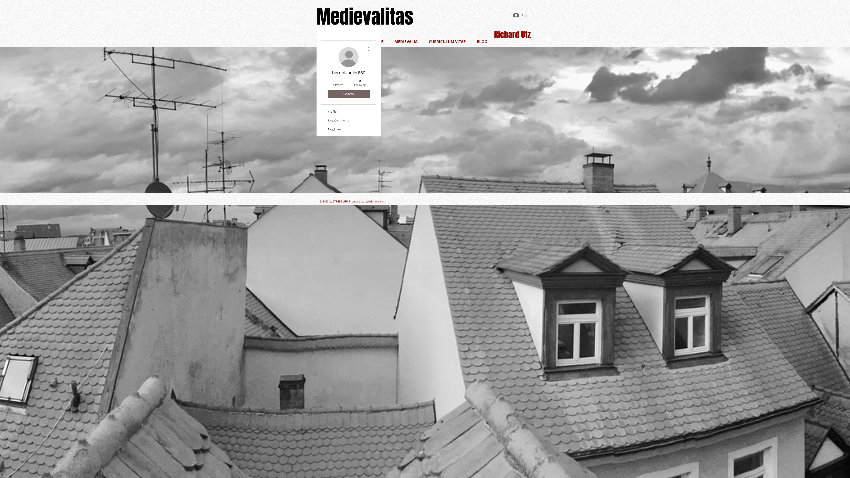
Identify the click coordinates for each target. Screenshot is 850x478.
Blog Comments (338, 120)
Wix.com (380, 201)
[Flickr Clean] (520, 202)
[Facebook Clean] (508, 202)
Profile (332, 112)
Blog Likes (334, 129)
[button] (447, 42)
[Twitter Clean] (514, 202)
